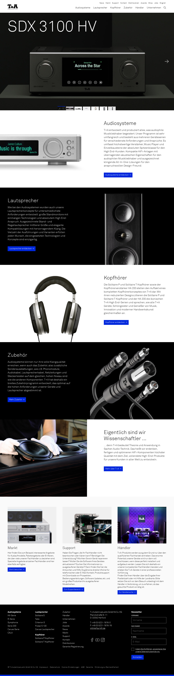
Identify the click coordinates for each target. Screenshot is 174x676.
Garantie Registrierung (73, 647)
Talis (37, 619)
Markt (108, 3)
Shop (150, 3)
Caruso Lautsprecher (44, 629)
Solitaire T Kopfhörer (44, 642)
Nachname (135, 626)
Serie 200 (12, 626)
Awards (144, 3)
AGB (82, 667)
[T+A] (13, 6)
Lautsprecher (100, 8)
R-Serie (11, 619)
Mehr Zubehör (15, 400)
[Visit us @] (92, 640)
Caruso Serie (13, 629)
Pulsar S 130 (40, 626)
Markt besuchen (15, 569)
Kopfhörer (115, 8)
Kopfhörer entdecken (115, 322)
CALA (10, 633)
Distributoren (133, 3)
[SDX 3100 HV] (87, 61)
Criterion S (40, 622)
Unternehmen (154, 8)
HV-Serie (12, 615)
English (163, 3)
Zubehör (128, 8)
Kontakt (123, 3)
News (101, 3)
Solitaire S (40, 615)
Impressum (43, 667)
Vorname (135, 615)
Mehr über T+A (112, 469)
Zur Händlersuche (126, 592)
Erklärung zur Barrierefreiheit (107, 667)
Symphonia (13, 622)
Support (115, 3)
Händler (139, 8)
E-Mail (134, 637)
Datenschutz (55, 667)
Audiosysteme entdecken (117, 175)
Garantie (89, 667)
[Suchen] (164, 7)
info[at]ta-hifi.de (97, 628)
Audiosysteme (82, 8)
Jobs (156, 3)
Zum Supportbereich (72, 589)
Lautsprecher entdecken (20, 249)
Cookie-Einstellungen (70, 667)
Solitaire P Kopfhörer (44, 638)
